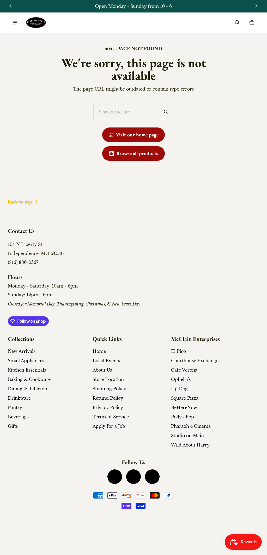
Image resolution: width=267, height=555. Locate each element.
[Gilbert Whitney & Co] (36, 23)
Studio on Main (187, 435)
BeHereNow (184, 407)
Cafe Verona (184, 370)
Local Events (106, 360)
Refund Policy (108, 398)
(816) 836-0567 (23, 262)
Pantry (15, 407)
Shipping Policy (109, 388)
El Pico (178, 351)
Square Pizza (184, 398)
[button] (237, 22)
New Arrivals (21, 351)
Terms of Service (111, 416)
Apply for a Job (109, 426)
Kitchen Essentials (27, 370)
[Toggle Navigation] (15, 22)
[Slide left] (11, 6)
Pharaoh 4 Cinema (191, 426)
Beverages (18, 416)
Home (99, 351)
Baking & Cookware (29, 379)
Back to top (20, 202)
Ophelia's (181, 379)
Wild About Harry (190, 445)
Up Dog (179, 388)
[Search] (166, 112)
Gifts (13, 426)
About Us (102, 370)
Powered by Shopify (158, 518)
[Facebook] (114, 476)
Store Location (108, 379)
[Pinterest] (152, 476)
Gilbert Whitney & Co (114, 518)
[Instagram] (133, 476)
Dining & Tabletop (27, 388)
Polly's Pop (182, 416)
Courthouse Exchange (195, 360)
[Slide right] (256, 6)
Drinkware (19, 398)
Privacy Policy (108, 407)
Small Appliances (26, 360)
